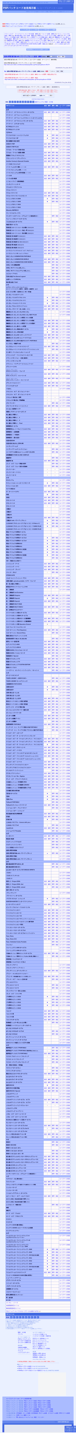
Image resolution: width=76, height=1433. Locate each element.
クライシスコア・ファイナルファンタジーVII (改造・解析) (21, 34)
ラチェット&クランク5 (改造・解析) (60, 39)
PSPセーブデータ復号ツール (46, 24)
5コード (40, 1341)
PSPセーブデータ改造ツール (28, 24)
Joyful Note (34, 99)
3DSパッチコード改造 (30, 1405)
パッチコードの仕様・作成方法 (42, 1336)
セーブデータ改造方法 (24, 1340)
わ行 (26, 45)
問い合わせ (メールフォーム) (24, 1417)
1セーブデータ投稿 (46, 1409)
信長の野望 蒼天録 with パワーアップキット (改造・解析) (23, 56)
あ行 (65, 44)
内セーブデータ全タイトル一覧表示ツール (31, 1370)
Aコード (41, 1348)
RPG (47, 2)
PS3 (14, 2)
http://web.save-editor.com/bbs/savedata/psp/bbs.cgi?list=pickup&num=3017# (26, 64)
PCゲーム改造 (43, 1413)
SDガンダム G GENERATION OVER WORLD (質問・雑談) (28, 44)
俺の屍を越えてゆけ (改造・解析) (24, 35)
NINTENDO (38, 2)
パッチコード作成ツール (40, 1334)
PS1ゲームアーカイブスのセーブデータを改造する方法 (22, 1311)
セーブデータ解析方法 (24, 1342)
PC (42, 2)
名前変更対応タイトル (12, 1305)
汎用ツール (19, 1415)
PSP (22, 2)
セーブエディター (24, 1339)
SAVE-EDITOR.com (63, 1422)
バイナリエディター (24, 1352)
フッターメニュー (71, 1430)
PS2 (17, 2)
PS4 (11, 2)
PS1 (19, 2)
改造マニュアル (39, 102)
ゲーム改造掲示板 (26, 1398)
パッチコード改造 (30, 1401)
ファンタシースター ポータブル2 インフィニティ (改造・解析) (46, 42)
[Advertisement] (38, 18)
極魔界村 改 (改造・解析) (14, 40)
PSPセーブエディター (12, 24)
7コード (39, 1345)
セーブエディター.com (51, 8)
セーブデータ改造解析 (31, 1411)
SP (44, 2)
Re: (5, 71)
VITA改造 (19, 1413)
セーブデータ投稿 (65, 112)
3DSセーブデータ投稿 (44, 1405)
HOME (4, 2)
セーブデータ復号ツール (26, 1368)
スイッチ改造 (26, 1413)
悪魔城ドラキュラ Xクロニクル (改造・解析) (38, 40)
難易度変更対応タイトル (13, 1308)
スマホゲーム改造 (53, 1413)
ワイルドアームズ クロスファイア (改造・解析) (33, 39)
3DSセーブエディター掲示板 (14, 1405)
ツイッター (41, 1417)
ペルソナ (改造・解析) (48, 34)
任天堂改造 (34, 1413)
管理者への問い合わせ (39, 1353)
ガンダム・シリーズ (12, 1302)
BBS (8, 2)
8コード (39, 1343)
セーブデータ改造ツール (26, 1366)
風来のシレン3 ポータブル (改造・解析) (49, 35)
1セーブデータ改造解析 (31, 1409)
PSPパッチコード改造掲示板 (19, 8)
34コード (39, 1346)
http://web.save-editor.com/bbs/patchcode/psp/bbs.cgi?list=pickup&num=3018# (28, 79)
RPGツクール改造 (64, 1413)
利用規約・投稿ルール (39, 1357)
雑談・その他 (49, 102)
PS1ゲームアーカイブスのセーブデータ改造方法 (20, 26)
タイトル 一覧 (71, 1427)
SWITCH (32, 2)
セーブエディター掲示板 (14, 1401)
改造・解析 (47, 112)
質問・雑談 (55, 112)
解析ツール (27, 1415)
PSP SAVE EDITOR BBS (9, 5)
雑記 (35, 1417)
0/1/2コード (40, 1338)
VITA (25, 2)
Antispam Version (40, 99)
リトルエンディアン (24, 1349)
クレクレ (20, 1334)
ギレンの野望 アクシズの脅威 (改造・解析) (39, 37)
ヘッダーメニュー (71, 1429)
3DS (28, 2)
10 (25, 42)
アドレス (20, 1350)
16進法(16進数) (22, 1347)
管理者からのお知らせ (39, 1355)
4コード (39, 1340)
